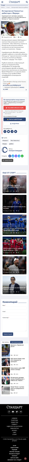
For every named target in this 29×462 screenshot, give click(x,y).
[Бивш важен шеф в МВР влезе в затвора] (6, 371)
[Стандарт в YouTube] (8, 131)
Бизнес (14, 430)
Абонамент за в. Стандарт (14, 460)
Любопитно (14, 428)
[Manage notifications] (25, 458)
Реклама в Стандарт (14, 454)
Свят (14, 432)
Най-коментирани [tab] (16, 342)
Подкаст (14, 424)
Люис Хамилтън (15, 140)
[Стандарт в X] (15, 131)
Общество (14, 422)
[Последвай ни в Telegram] (20, 411)
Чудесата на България (14, 426)
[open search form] (27, 2)
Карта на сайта (14, 458)
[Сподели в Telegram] (19, 156)
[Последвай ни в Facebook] (9, 411)
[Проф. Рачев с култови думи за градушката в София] (6, 390)
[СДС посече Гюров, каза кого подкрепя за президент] (6, 362)
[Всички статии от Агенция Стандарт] (5, 150)
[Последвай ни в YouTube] (13, 411)
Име (4, 305)
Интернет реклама (15, 452)
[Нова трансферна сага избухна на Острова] (14, 204)
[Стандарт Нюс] (14, 408)
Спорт (8, 7)
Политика (14, 420)
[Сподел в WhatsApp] (22, 156)
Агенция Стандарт (15, 150)
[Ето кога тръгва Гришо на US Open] (14, 265)
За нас (14, 445)
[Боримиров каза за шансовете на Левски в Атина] (14, 285)
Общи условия (14, 447)
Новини (3, 7)
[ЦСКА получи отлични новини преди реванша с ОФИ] (14, 246)
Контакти (14, 456)
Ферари (5, 144)
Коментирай (8, 160)
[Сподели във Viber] (16, 156)
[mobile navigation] (2, 2)
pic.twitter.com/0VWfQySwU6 (12, 85)
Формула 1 (5, 140)
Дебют (11, 144)
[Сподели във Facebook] (9, 156)
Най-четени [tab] (5, 342)
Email (4, 311)
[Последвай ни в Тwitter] (16, 411)
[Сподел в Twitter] (13, 156)
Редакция (14, 450)
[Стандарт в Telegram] (12, 131)
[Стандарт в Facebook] (4, 131)
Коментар (6, 317)
